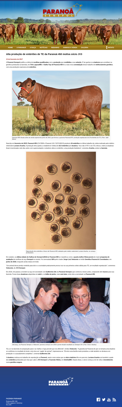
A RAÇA (33, 47)
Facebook (98, 399)
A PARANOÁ (21, 47)
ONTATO (111, 47)
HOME (10, 47)
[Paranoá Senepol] (61, 10)
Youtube (109, 399)
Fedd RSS (114, 399)
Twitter (103, 399)
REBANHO (55, 47)
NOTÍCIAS (43, 47)
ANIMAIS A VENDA (70, 47)
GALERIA (84, 47)
